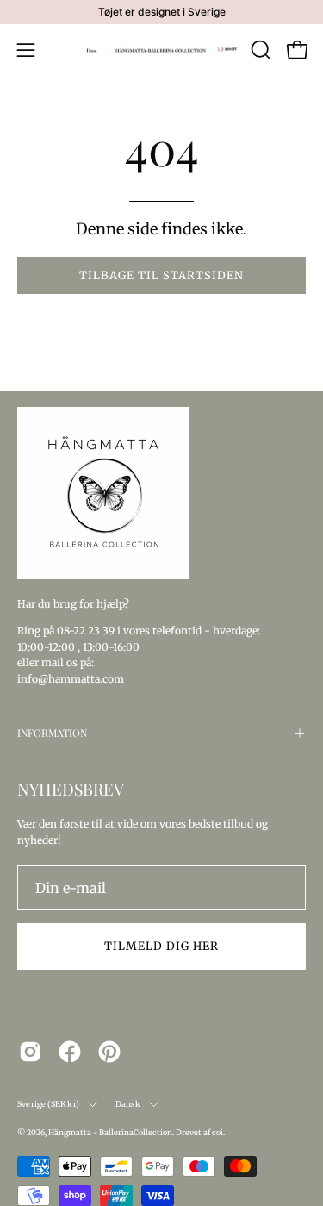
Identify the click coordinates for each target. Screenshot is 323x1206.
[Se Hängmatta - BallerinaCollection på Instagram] (30, 1052)
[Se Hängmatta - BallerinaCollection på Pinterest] (109, 1052)
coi (217, 1132)
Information (52, 733)
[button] (259, 50)
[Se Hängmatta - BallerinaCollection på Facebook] (70, 1052)
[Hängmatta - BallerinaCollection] (162, 50)
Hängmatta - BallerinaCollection (110, 1132)
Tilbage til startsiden (161, 275)
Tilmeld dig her (161, 946)
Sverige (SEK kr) (48, 1104)
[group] (161, 12)
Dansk (127, 1104)
